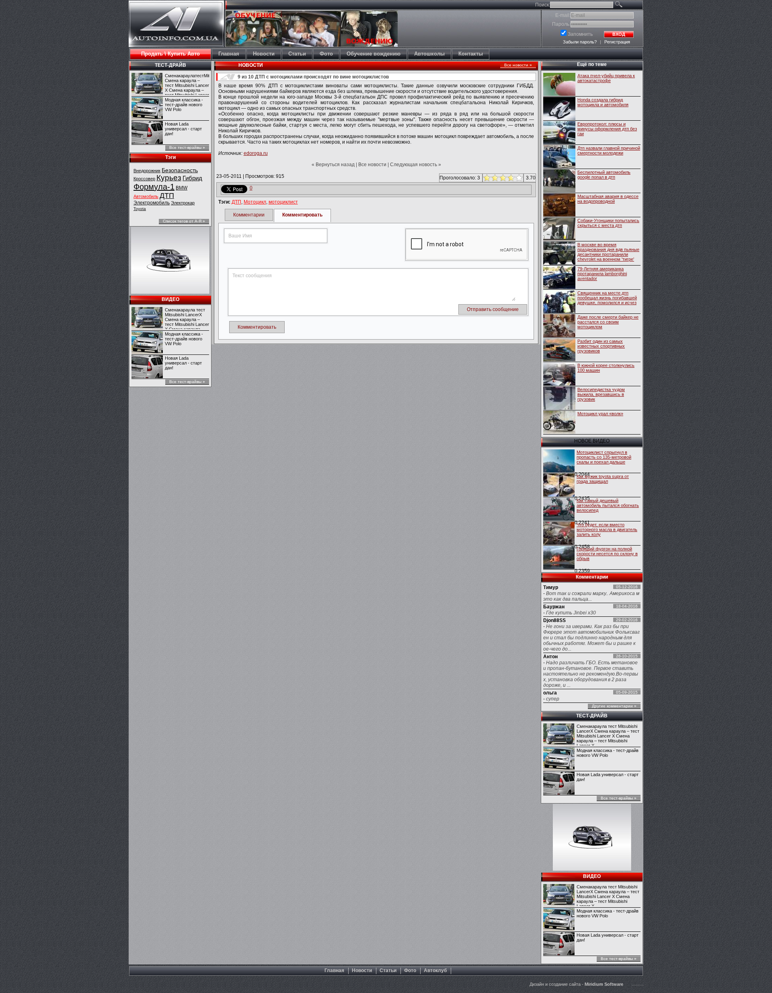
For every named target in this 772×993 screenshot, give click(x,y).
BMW (181, 188)
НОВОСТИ (250, 65)
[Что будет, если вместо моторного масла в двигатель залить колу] (559, 534)
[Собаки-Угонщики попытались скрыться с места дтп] (559, 230)
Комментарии (249, 215)
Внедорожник (146, 170)
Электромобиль (151, 203)
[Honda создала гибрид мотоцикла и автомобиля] (559, 109)
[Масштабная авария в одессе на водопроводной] (559, 206)
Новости (362, 970)
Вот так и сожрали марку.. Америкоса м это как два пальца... (591, 596)
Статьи (388, 970)
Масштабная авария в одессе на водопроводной (608, 199)
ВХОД (618, 34)
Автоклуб (435, 970)
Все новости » (518, 65)
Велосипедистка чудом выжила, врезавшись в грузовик (601, 394)
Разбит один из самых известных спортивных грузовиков (601, 346)
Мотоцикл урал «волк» (600, 413)
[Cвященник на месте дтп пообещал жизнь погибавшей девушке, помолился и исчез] (559, 302)
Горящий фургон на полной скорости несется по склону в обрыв (607, 553)
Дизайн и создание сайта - (576, 984)
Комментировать (302, 215)
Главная (334, 970)
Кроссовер (144, 178)
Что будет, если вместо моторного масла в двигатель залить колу (607, 529)
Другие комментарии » (614, 706)
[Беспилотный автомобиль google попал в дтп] (559, 181)
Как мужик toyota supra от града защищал (603, 479)
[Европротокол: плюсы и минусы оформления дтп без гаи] (559, 133)
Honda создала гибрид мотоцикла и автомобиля (602, 102)
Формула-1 (154, 186)
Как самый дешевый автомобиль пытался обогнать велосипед (608, 505)
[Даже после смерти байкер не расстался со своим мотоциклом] (559, 326)
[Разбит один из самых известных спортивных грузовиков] (559, 350)
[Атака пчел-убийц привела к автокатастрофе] (559, 85)
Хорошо (510, 178)
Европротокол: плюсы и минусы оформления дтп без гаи (607, 129)
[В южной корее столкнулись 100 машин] (559, 375)
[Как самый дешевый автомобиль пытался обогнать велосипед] (559, 510)
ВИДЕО (170, 299)
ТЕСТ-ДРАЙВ (170, 65)
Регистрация (617, 41)
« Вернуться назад (333, 164)
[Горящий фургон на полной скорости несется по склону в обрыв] (559, 558)
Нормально (502, 178)
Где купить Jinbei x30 (571, 613)
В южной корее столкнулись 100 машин (605, 368)
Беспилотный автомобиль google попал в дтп (603, 174)
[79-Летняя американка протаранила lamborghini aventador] (559, 278)
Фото (410, 970)
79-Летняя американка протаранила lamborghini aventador (602, 273)
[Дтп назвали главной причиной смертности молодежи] (559, 157)
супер (552, 699)
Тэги (170, 157)
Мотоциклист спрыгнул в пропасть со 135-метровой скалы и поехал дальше (604, 457)
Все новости (372, 164)
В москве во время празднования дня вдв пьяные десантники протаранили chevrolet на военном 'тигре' (608, 252)
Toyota (139, 208)
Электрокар (183, 202)
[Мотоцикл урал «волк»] (559, 423)
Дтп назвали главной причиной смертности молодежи (608, 150)
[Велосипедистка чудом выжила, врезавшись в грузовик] (559, 399)
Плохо (494, 178)
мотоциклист (283, 202)
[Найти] (628, 5)
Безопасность (180, 170)
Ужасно (486, 178)
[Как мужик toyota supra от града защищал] (559, 486)
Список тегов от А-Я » (184, 221)
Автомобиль (145, 196)
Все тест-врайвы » (187, 147)
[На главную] (176, 39)
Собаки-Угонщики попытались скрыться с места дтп (608, 223)
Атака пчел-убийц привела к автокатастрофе (606, 78)
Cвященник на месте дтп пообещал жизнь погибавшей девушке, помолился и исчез (607, 297)
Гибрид (192, 178)
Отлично (518, 178)
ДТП (167, 196)
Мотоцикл (255, 202)
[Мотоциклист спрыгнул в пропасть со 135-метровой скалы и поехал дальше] (559, 461)
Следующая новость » (415, 164)
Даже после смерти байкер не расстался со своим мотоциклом (608, 322)
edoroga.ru (256, 153)
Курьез (168, 177)
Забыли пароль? (580, 41)
